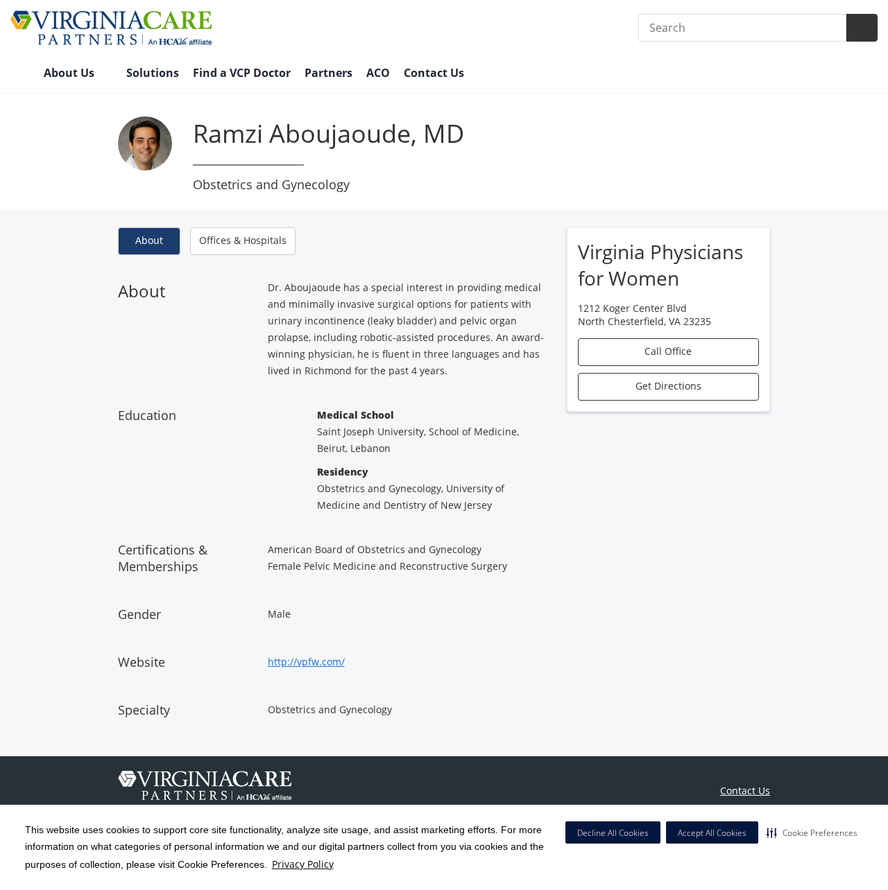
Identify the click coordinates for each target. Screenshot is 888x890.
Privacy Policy (303, 864)
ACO (378, 72)
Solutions (152, 72)
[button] (812, 832)
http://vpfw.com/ (306, 661)
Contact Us (434, 72)
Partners (328, 72)
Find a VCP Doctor (242, 72)
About (149, 240)
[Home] (20, 74)
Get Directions (668, 385)
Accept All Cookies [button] (712, 833)
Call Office (668, 351)
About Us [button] (70, 72)
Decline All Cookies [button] (613, 833)
